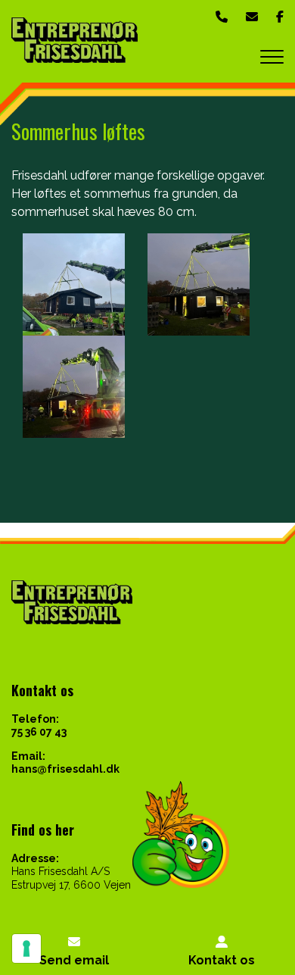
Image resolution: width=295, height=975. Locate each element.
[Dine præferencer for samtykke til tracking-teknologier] (26, 948)
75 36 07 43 (39, 732)
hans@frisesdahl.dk (65, 769)
